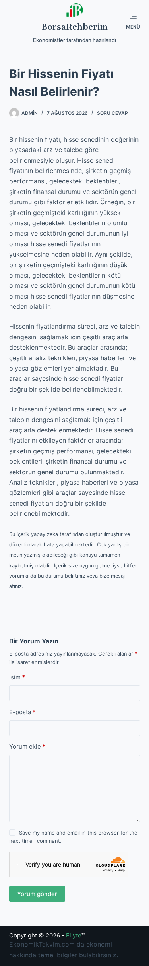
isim (17, 677)
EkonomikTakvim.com (42, 944)
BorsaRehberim (74, 27)
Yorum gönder (37, 894)
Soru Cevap (112, 113)
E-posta (22, 712)
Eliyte (73, 935)
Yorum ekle (27, 746)
